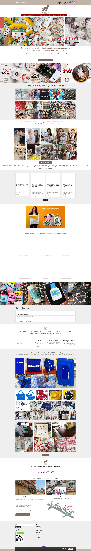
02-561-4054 (63, 3)
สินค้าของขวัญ (38, 527)
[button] (69, 15)
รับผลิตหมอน (24, 15)
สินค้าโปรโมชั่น (38, 529)
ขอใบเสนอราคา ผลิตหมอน (44, 60)
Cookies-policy (39, 537)
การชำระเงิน (54, 15)
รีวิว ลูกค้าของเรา (47, 15)
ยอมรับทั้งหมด (70, 548)
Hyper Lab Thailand (24, 509)
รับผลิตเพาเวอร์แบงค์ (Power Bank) (25, 255)
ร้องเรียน (37, 543)
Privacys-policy (39, 538)
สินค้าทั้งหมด (38, 526)
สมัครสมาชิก (25, 2)
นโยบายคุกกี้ (25, 549)
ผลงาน (41, 15)
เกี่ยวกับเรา (38, 535)
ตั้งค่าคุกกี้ (64, 548)
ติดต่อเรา (59, 15)
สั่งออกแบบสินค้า (39, 530)
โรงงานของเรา (30, 15)
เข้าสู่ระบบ (19, 2)
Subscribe (18, 527)
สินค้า (36, 15)
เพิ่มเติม (64, 15)
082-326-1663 (63, 2)
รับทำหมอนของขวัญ (45, 163)
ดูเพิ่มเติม (18, 194)
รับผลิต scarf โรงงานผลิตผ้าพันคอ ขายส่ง (45, 255)
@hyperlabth (63, 1)
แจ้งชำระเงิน (38, 536)
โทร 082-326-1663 (45, 472)
